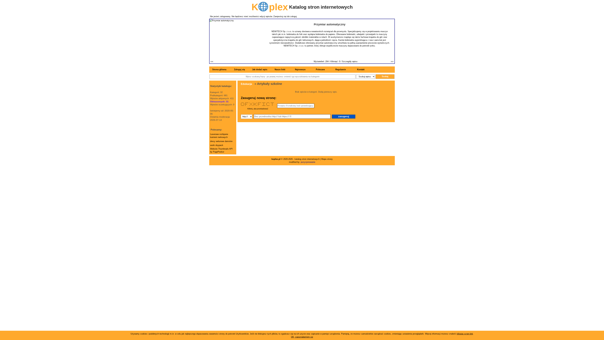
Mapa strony (327, 159)
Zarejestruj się (279, 16)
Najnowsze (300, 69)
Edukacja (246, 84)
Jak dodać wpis (259, 69)
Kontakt (360, 69)
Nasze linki (280, 69)
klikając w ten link (465, 334)
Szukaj (385, 76)
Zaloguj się (239, 69)
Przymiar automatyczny (329, 24)
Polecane (320, 69)
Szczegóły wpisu (349, 61)
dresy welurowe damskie (221, 141)
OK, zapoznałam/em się (302, 337)
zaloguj (293, 16)
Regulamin (340, 69)
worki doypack (216, 145)
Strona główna (219, 69)
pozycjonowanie (308, 162)
